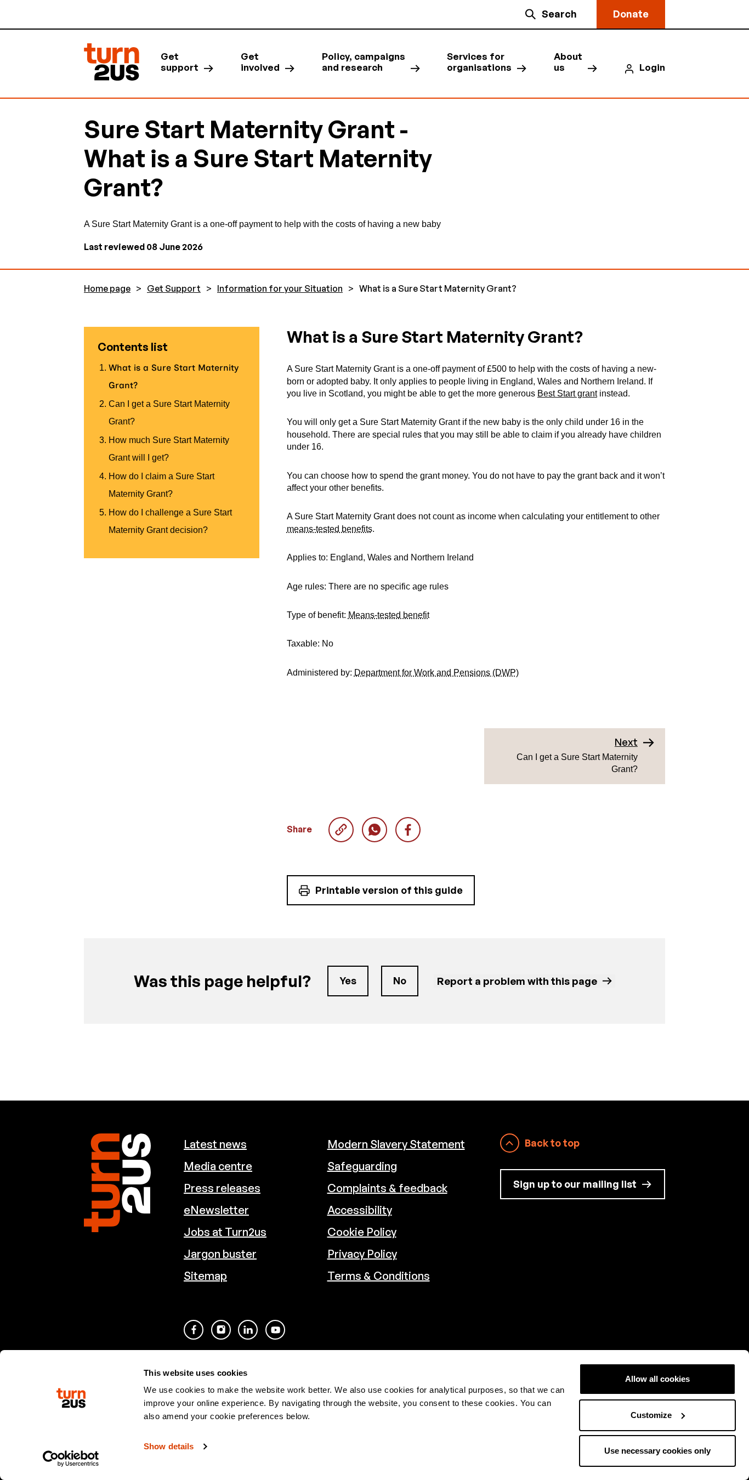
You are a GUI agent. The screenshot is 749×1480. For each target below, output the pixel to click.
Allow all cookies (657, 1378)
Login (652, 67)
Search (559, 14)
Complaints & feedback (387, 1188)
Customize (651, 1415)
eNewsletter (216, 1210)
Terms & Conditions (378, 1276)
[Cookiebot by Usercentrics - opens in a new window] (71, 1458)
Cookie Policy (361, 1232)
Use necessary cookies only (657, 1450)
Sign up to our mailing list (575, 1184)
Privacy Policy (362, 1254)
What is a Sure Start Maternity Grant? (374, 829)
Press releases (222, 1188)
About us (568, 62)
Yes (347, 980)
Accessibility (359, 1210)
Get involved (260, 62)
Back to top (552, 1143)
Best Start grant (567, 393)
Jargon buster (220, 1254)
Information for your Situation (280, 288)
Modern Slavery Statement (396, 1144)
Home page (107, 288)
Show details (169, 1446)
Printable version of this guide (389, 890)
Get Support (174, 288)
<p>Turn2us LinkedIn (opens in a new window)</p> (248, 1330)
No (399, 980)
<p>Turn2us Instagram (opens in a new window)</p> (221, 1330)
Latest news (215, 1144)
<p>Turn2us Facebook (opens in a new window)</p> (193, 1330)
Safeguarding (362, 1166)
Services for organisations (479, 62)
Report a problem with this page (517, 980)
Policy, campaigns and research (363, 62)
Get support (179, 62)
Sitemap (205, 1276)
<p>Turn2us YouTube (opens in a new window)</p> (275, 1330)
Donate (631, 14)
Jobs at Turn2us (225, 1232)
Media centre (218, 1166)
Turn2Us (111, 62)
